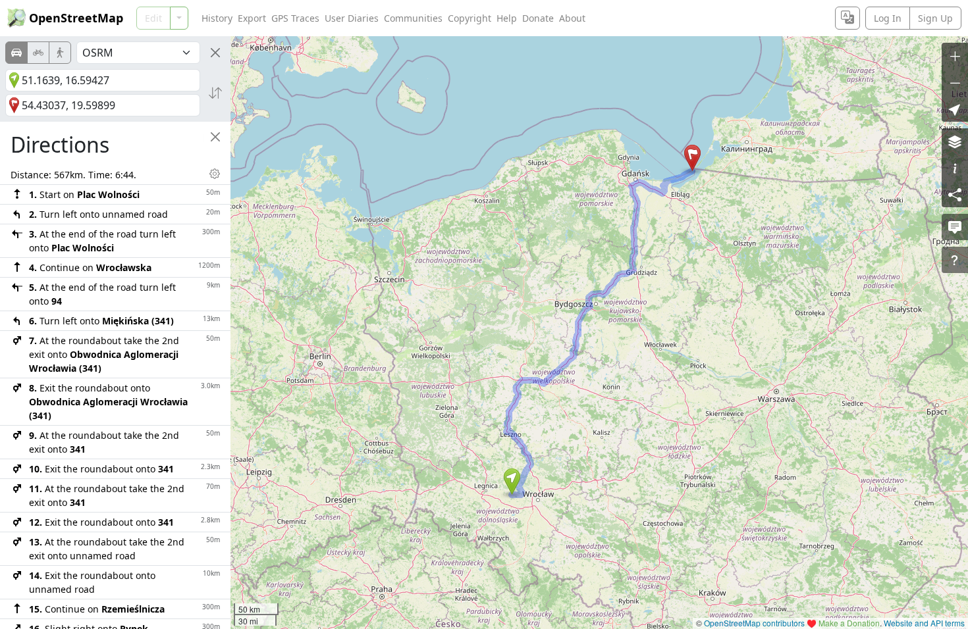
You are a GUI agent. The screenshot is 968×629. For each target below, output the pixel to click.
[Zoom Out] (955, 82)
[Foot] (60, 52)
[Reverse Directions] (215, 93)
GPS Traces (295, 18)
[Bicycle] (38, 52)
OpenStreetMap (76, 18)
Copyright (469, 18)
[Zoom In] (955, 56)
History (217, 18)
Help (507, 18)
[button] (512, 481)
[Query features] (955, 260)
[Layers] (955, 141)
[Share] (955, 194)
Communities (413, 18)
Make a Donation (849, 622)
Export (252, 18)
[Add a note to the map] (955, 227)
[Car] (16, 52)
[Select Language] (847, 18)
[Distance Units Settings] (215, 174)
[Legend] (955, 168)
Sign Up (935, 18)
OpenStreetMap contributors (754, 622)
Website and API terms (924, 622)
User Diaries (352, 18)
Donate (538, 18)
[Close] (215, 53)
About (572, 18)
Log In (887, 18)
